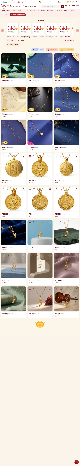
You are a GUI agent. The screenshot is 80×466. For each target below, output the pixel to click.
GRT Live (4, 14)
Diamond (19, 10)
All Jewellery (6, 10)
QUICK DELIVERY (68, 50)
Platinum (32, 10)
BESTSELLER (53, 50)
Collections (58, 10)
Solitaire (72, 10)
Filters (11, 40)
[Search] (62, 6)
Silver (26, 10)
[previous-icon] (77, 30)
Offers (66, 10)
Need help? (76, 1)
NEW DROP (39, 50)
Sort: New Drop (68, 40)
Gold (13, 10)
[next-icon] (2, 30)
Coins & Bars (41, 10)
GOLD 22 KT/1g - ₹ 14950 (48, 2)
